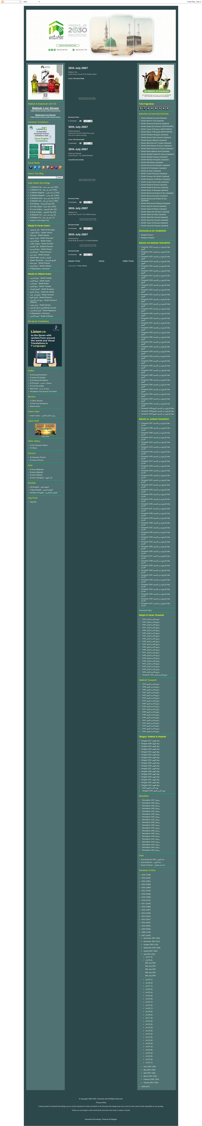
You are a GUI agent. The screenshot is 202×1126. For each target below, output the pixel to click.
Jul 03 (148, 1056)
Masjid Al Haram (147, 235)
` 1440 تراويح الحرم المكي (150, 661)
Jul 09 (148, 1043)
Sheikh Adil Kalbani (148, 162)
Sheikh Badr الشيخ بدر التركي (40, 257)
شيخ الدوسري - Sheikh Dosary (41, 249)
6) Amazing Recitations (38, 375)
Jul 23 (148, 999)
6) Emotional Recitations (39, 380)
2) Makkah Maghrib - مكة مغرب (41, 195)
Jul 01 (148, 1062)
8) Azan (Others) (36, 475)
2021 (144, 891)
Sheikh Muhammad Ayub (150, 196)
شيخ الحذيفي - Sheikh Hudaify (41, 278)
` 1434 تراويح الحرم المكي (150, 644)
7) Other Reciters (36, 401)
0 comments (72, 121)
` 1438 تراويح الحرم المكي (150, 655)
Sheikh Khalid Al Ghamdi (150, 185)
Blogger (114, 1119)
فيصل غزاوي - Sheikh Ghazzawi (41, 238)
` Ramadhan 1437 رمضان (150, 828)
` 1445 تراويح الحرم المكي (150, 672)
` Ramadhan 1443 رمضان (150, 845)
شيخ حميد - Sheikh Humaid (39, 255)
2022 (144, 887)
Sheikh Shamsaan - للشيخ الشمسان (43, 260)
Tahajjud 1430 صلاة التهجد (150, 749)
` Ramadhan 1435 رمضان (150, 822)
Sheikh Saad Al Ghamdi (150, 206)
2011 (144, 922)
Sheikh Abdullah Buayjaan (151, 135)
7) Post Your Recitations (39, 403)
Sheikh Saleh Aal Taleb (149, 214)
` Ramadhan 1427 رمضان (150, 800)
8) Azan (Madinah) (37, 469)
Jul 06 (148, 1050)
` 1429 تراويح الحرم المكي (150, 625)
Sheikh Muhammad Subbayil (152, 203)
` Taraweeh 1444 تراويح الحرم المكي (154, 675)
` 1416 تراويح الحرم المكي (150, 619)
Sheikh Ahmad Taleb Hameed (152, 137)
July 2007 (147, 954)
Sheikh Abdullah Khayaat (150, 157)
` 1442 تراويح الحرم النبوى (150, 723)
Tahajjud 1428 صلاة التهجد (150, 743)
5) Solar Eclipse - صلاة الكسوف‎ (41, 212)
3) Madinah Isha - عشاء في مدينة (42, 198)
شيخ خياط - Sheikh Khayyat (40, 263)
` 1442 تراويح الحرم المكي (150, 666)
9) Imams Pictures (36, 460)
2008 (144, 932)
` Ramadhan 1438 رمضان (150, 831)
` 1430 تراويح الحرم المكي (150, 633)
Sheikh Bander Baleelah (150, 140)
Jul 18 (148, 1015)
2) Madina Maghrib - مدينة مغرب (42, 193)
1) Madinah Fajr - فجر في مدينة (41, 187)
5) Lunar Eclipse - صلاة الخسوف (41, 209)
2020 (144, 894)
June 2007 (148, 1066)
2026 (144, 875)
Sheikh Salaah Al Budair (150, 209)
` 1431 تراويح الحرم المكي (150, 636)
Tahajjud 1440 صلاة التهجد (150, 777)
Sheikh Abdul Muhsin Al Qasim (152, 146)
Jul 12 (148, 1034)
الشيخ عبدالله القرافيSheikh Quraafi (43, 308)
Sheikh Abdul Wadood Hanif (151, 151)
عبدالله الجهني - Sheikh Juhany (41, 232)
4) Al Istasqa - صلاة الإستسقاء (40, 204)
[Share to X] (89, 121)
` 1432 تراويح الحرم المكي (150, 639)
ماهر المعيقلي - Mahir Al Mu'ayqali (42, 230)
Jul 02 (148, 1059)
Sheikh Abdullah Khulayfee (151, 160)
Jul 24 (148, 996)
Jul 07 (148, 1046)
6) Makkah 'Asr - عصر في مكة (41, 218)
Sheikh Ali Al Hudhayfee (150, 168)
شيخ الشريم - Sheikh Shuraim (40, 252)
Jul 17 (148, 1018)
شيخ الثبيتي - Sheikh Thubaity (40, 286)
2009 (144, 929)
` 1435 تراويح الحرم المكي (150, 647)
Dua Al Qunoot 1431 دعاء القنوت (152, 859)
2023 (144, 884)
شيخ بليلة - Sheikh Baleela (39, 235)
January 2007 (149, 1082)
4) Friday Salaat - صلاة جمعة (40, 206)
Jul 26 (148, 989)
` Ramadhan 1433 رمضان (150, 817)
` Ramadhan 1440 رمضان (150, 836)
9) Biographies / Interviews (40, 269)
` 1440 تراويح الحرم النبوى (150, 717)
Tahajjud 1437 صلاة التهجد (150, 768)
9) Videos (33, 448)
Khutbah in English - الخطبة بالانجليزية (43, 493)
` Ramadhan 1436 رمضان (150, 825)
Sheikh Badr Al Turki (148, 121)
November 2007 (150, 941)
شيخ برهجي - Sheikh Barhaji (40, 305)
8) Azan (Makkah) (36, 472)
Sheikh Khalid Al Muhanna (151, 187)
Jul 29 (148, 980)
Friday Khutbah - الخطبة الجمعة (41, 490)
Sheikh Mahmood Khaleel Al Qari (153, 193)
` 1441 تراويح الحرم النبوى (150, 720)
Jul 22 (148, 1002)
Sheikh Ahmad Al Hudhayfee (151, 165)
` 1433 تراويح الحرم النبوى (150, 698)
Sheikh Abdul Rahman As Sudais (153, 148)
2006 (144, 1086)
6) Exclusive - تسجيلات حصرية (41, 383)
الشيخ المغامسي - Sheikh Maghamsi (43, 310)
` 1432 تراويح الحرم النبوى (150, 695)
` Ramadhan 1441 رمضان (150, 839)
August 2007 (148, 951)
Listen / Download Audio (76, 139)
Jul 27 (148, 986)
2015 (144, 910)
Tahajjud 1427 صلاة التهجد (150, 741)
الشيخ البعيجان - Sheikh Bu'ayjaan (42, 289)
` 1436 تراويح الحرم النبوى (150, 706)
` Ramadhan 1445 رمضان (150, 850)
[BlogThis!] (87, 121)
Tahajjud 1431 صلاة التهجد (150, 752)
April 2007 (148, 1073)
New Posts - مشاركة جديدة (39, 389)
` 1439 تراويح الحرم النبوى (150, 715)
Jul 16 (148, 1021)
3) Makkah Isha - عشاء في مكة (41, 201)
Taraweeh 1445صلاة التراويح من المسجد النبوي (157, 408)
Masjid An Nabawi (147, 238)
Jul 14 (148, 1027)
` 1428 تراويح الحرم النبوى (150, 687)
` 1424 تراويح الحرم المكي (150, 622)
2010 (144, 926)
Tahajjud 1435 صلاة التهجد (150, 763)
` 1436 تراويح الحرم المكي (150, 650)
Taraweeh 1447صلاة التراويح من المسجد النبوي (157, 414)
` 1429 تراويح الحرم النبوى (150, 684)
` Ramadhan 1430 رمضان (150, 808)
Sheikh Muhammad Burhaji (151, 123)
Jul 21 (148, 1005)
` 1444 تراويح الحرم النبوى (150, 729)
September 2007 (150, 948)
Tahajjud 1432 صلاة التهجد (150, 755)
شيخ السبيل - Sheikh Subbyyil (40, 266)
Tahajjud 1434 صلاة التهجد (150, 760)
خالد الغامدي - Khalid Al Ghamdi (41, 246)
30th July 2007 (78, 68)
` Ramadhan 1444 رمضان (150, 847)
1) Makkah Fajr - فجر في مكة (41, 190)
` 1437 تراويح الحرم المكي (150, 652)
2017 (144, 903)
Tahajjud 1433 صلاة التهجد (150, 757)
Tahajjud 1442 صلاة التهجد (150, 782)
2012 (144, 919)
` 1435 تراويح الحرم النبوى (150, 704)
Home (101, 261)
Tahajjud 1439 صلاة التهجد (150, 774)
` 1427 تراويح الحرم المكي (150, 627)
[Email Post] (80, 121)
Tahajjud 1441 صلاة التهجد (150, 780)
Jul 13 (148, 1031)
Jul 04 (148, 1053)
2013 (144, 916)
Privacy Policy (101, 1102)
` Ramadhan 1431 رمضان (150, 811)
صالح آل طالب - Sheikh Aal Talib (41, 244)
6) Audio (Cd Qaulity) (37, 377)
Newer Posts (74, 261)
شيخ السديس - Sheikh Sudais (40, 241)
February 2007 (149, 1079)
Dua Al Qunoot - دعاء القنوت (151, 862)
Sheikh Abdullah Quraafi (150, 118)
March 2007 (148, 1076)
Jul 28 (148, 983)
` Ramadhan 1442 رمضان (150, 842)
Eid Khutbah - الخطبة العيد (39, 487)
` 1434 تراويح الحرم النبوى (150, 701)
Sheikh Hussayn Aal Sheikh (151, 176)
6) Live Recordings (37, 386)
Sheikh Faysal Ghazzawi (150, 173)
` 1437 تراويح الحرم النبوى (150, 709)
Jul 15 (148, 1024)
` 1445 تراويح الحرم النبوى (150, 731)
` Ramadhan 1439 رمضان (150, 833)
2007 (144, 935)
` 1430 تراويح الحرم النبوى (150, 690)
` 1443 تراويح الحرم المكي (150, 669)
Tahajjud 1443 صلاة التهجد (150, 785)
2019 (144, 897)
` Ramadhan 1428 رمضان (150, 803)
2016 (144, 907)
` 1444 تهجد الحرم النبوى (149, 788)
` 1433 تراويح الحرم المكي (150, 641)
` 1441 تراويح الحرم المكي (150, 664)
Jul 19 (148, 1011)
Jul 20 (148, 1008)
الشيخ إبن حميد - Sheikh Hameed (42, 295)
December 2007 (150, 938)
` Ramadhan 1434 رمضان (150, 820)
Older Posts (128, 261)
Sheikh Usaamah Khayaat (151, 226)
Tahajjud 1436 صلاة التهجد (150, 766)
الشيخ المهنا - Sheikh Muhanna (41, 297)
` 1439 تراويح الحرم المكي (150, 658)
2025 (144, 878)
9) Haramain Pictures (38, 457)
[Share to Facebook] (91, 121)
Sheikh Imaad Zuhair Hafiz (151, 182)
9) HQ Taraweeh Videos (39, 445)
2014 (144, 913)
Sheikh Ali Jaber (147, 171)
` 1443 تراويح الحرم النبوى (150, 726)
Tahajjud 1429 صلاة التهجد (150, 746)
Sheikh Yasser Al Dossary (150, 129)
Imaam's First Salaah (38, 220)
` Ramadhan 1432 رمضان (150, 814)
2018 (144, 900)
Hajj (31, 502)
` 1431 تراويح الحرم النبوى (150, 692)
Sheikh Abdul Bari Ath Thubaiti (152, 143)
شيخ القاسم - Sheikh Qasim (40, 281)
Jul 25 (148, 992)
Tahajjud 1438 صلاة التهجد (150, 771)
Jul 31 (148, 957)
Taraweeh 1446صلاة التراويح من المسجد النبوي (157, 411)
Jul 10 (148, 1040)
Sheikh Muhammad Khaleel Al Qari (154, 199)
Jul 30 (148, 960)
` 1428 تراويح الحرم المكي (150, 630)
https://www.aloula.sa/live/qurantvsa (45, 111)
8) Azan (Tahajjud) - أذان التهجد (41, 478)
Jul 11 (148, 1037)
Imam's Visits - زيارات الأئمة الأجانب (43, 416)
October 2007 (149, 944)
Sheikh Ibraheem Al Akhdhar (151, 179)
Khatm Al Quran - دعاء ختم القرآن (153, 865)
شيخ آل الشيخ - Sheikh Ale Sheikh (42, 292)
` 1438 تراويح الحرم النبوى (150, 712)
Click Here (45, 436)
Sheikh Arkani (35, 406)
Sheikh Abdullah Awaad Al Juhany (153, 154)
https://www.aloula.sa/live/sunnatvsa (45, 117)
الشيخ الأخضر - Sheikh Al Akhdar (41, 316)
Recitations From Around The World (43, 391)
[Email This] (84, 121)
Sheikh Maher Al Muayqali (151, 132)
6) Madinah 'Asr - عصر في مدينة (41, 215)
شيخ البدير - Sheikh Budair (39, 283)
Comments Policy (145, 610)
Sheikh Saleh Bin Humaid (150, 217)
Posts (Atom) (82, 266)
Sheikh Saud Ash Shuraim (150, 220)
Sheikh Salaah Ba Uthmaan (151, 126)
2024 (144, 881)
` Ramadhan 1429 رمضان (150, 806)
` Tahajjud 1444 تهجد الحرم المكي (153, 791)
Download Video (73, 198)
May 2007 (147, 1070)
